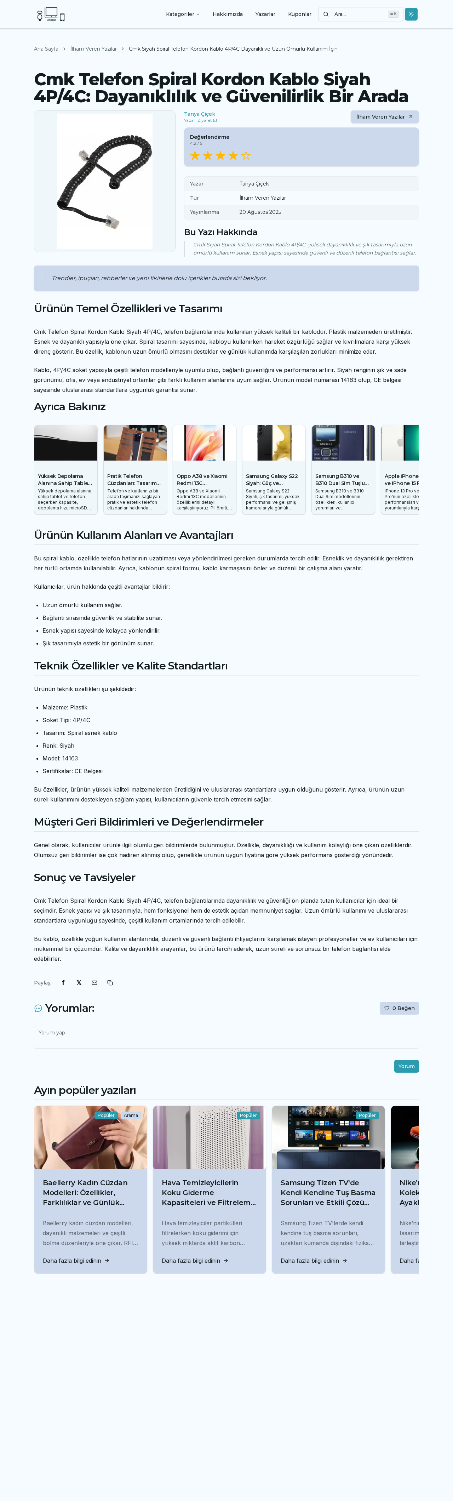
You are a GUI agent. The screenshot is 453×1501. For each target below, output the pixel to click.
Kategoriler (180, 14)
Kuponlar (299, 14)
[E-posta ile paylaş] (94, 982)
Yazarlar (265, 14)
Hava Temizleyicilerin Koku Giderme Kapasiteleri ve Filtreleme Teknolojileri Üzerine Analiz (208, 1202)
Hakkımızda (228, 14)
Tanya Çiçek (199, 114)
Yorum (406, 1066)
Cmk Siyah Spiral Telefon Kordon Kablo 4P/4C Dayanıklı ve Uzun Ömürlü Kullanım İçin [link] (233, 49)
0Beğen (403, 1008)
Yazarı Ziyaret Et (201, 120)
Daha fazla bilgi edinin (72, 1260)
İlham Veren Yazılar (93, 49)
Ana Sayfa (46, 49)
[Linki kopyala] (110, 982)
